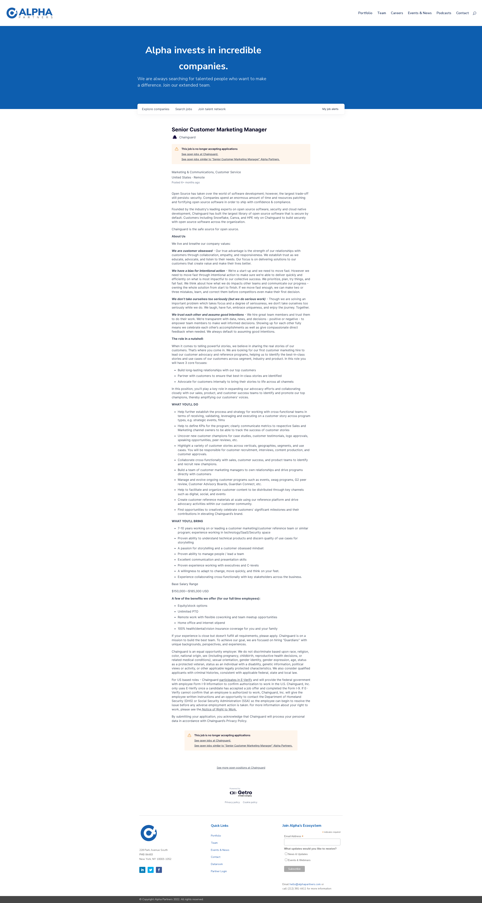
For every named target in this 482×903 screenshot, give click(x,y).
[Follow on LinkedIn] (142, 870)
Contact (462, 13)
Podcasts (444, 13)
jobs (183, 109)
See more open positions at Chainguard (241, 767)
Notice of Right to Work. (219, 709)
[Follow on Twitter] (151, 870)
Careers (397, 13)
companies (155, 109)
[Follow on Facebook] (159, 870)
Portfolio (365, 13)
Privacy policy (232, 802)
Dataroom (217, 864)
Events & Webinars (299, 860)
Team (381, 13)
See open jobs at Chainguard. (200, 154)
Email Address (293, 836)
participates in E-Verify (235, 680)
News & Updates (298, 854)
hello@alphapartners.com (305, 884)
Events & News (420, 13)
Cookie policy (250, 802)
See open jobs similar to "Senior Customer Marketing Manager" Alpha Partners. (231, 159)
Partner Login (219, 871)
